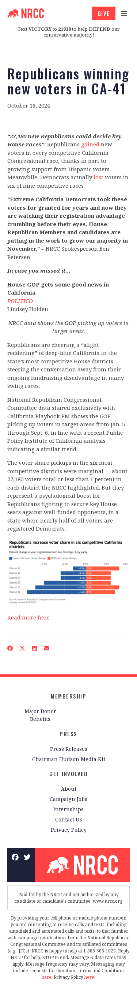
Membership (68, 696)
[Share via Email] (46, 647)
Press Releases (68, 748)
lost (98, 177)
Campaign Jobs (68, 798)
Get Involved (68, 774)
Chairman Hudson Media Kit (68, 759)
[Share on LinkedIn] (35, 647)
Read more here (28, 617)
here (47, 977)
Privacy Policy (69, 829)
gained (90, 144)
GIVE (104, 13)
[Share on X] (22, 647)
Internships (68, 809)
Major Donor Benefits (40, 715)
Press (68, 734)
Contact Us (68, 819)
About (68, 788)
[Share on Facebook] (10, 647)
